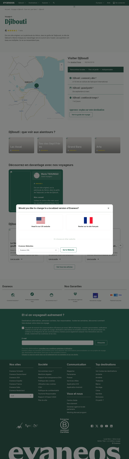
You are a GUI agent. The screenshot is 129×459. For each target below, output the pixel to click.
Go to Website (68, 250)
